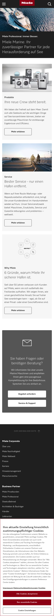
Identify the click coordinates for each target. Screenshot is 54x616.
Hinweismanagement (11, 471)
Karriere (5, 466)
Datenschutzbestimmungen (25, 588)
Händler (5, 512)
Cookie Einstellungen (27, 611)
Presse (5, 461)
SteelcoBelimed (9, 502)
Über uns (6, 447)
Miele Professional (10, 497)
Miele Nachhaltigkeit (11, 451)
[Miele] (27, 3)
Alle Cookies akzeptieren (27, 594)
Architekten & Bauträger (13, 507)
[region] (27, 567)
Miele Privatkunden (10, 492)
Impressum (8, 588)
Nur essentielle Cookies (27, 602)
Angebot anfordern (27, 394)
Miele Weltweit (8, 456)
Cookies (41, 588)
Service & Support (27, 403)
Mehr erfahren (18, 132)
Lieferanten (7, 516)
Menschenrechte (9, 476)
